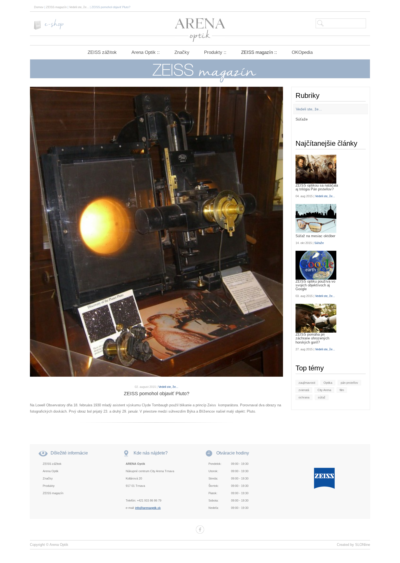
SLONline (362, 545)
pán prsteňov (349, 382)
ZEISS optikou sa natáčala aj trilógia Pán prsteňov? (317, 187)
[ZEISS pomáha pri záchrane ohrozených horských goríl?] (318, 318)
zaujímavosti (307, 382)
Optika (328, 382)
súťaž (321, 397)
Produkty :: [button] (215, 52)
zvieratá (304, 390)
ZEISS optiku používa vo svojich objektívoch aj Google (315, 285)
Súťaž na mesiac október (315, 236)
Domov (39, 7)
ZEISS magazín (56, 7)
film (342, 390)
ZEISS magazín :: (259, 52)
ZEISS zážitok (102, 52)
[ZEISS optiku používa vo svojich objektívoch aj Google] (318, 265)
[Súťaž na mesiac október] (318, 218)
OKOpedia (302, 52)
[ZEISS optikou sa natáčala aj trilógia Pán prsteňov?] (318, 169)
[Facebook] (200, 529)
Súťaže (302, 119)
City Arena (324, 390)
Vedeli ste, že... (79, 7)
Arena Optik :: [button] (145, 52)
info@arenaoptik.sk (148, 507)
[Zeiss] (324, 477)
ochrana (304, 397)
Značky (181, 52)
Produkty (49, 485)
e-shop (54, 24)
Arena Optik (51, 471)
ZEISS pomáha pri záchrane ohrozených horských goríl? (312, 338)
